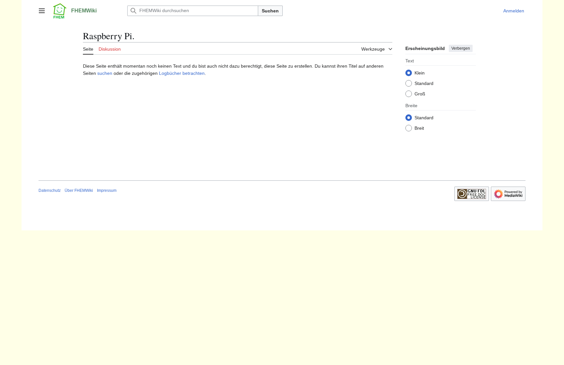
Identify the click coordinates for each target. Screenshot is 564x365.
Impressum (107, 190)
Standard (424, 83)
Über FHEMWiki (79, 190)
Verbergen (460, 48)
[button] (42, 11)
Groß (420, 93)
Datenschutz (50, 190)
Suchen (270, 10)
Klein (420, 72)
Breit (419, 128)
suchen (104, 73)
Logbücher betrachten (182, 73)
